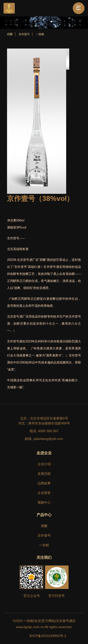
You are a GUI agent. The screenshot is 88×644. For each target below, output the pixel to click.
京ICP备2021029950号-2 (47, 636)
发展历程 (44, 474)
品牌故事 (44, 483)
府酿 (10, 34)
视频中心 (44, 502)
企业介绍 (44, 464)
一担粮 (40, 34)
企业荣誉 (44, 493)
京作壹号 (24, 34)
